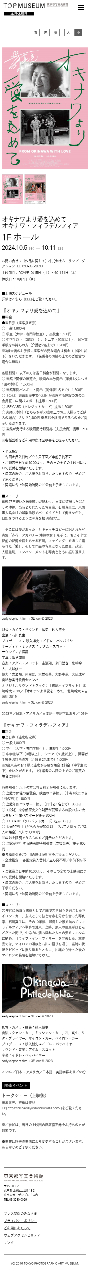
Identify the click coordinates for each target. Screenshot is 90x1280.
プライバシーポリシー (20, 1221)
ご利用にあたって (17, 1228)
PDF (28, 299)
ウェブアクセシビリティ (22, 1235)
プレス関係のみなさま (20, 1214)
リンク (9, 1243)
